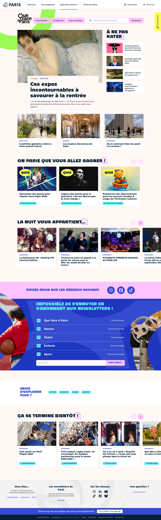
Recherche (136, 20)
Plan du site (119, 517)
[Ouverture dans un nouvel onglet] (111, 290)
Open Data (92, 517)
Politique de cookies (105, 517)
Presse (83, 517)
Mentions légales (43, 517)
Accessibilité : (65, 517)
